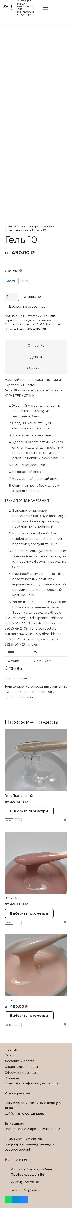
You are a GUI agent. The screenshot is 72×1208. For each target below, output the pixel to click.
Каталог (11, 1055)
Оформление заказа (21, 1072)
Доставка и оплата (19, 1061)
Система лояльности (21, 1067)
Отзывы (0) (36, 368)
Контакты (12, 1078)
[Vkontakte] (66, 8)
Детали (36, 357)
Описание (36, 345)
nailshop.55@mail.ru (26, 1190)
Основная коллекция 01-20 (24, 324)
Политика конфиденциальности (31, 1083)
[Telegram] (16, 1199)
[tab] (36, 345)
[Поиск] (54, 7)
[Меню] (45, 7)
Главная (10, 226)
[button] (25, 306)
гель (8, 328)
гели (60, 324)
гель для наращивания (29, 328)
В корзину (32, 297)
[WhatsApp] (8, 1199)
